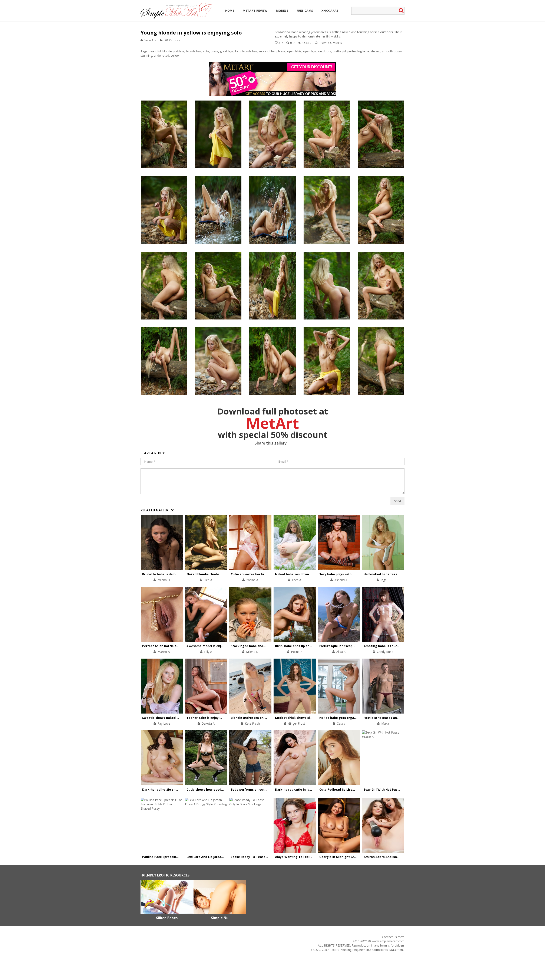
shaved (375, 51)
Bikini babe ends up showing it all (300, 646)
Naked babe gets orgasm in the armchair (351, 718)
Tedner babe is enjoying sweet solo (213, 718)
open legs (310, 51)
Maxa (385, 723)
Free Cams (305, 11)
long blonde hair (246, 51)
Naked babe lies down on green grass (304, 574)
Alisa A (341, 652)
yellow (175, 55)
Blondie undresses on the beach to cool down (266, 718)
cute (206, 51)
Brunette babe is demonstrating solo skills (175, 574)
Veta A (149, 40)
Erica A (296, 580)
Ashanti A (340, 580)
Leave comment (331, 43)
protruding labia (358, 51)
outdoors (324, 51)
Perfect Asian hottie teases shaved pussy (174, 646)
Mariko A (164, 652)
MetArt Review (255, 11)
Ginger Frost (296, 723)
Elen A (208, 580)
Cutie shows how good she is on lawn (215, 789)
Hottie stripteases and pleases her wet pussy (399, 718)
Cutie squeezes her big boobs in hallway (262, 574)
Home (229, 11)
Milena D (252, 652)
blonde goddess (173, 51)
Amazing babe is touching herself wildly (394, 646)
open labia (294, 51)
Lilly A (208, 652)
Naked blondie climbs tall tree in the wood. (219, 574)
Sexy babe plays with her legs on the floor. (352, 574)
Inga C (385, 580)
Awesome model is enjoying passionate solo (220, 646)
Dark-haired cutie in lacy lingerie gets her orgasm (313, 789)
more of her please (272, 51)
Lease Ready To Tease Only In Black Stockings (266, 857)
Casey (341, 723)
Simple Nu (219, 917)
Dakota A (208, 723)
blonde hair (193, 51)
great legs (227, 51)
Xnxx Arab (329, 11)
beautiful (155, 51)
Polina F (296, 652)
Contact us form (393, 937)
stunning (146, 55)
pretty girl (339, 51)
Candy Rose (385, 652)
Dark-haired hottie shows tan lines (169, 789)
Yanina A (252, 580)
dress (214, 51)
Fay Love (164, 723)
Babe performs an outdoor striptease (260, 789)
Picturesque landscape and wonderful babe (352, 646)
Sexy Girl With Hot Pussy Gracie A (389, 789)
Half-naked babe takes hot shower (390, 574)
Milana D (164, 580)
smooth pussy (392, 51)
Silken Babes (167, 917)
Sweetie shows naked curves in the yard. (173, 718)
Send (397, 501)
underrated (161, 55)
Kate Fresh (252, 723)
